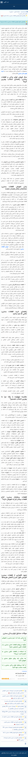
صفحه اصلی (17, 12)
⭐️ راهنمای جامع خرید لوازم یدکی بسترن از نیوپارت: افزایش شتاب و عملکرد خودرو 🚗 (14, 702)
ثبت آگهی (6, 2)
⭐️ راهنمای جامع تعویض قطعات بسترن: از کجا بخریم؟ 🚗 (14, 16)
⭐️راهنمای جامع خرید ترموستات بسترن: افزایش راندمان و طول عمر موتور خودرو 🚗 (13, 692)
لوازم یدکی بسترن (23, 14)
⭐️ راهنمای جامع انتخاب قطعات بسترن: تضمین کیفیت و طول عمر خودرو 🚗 (13, 697)
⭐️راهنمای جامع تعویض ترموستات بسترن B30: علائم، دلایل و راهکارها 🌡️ (13, 728)
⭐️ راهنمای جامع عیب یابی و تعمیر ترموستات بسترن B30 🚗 (14, 739)
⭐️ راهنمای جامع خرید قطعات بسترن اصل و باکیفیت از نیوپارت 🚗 (14, 723)
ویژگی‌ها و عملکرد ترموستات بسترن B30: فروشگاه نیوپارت (13, 713)
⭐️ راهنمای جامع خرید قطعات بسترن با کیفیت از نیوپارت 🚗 (13, 718)
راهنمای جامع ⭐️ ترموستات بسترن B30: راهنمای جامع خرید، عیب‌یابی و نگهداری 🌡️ (13, 707)
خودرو (11, 12)
